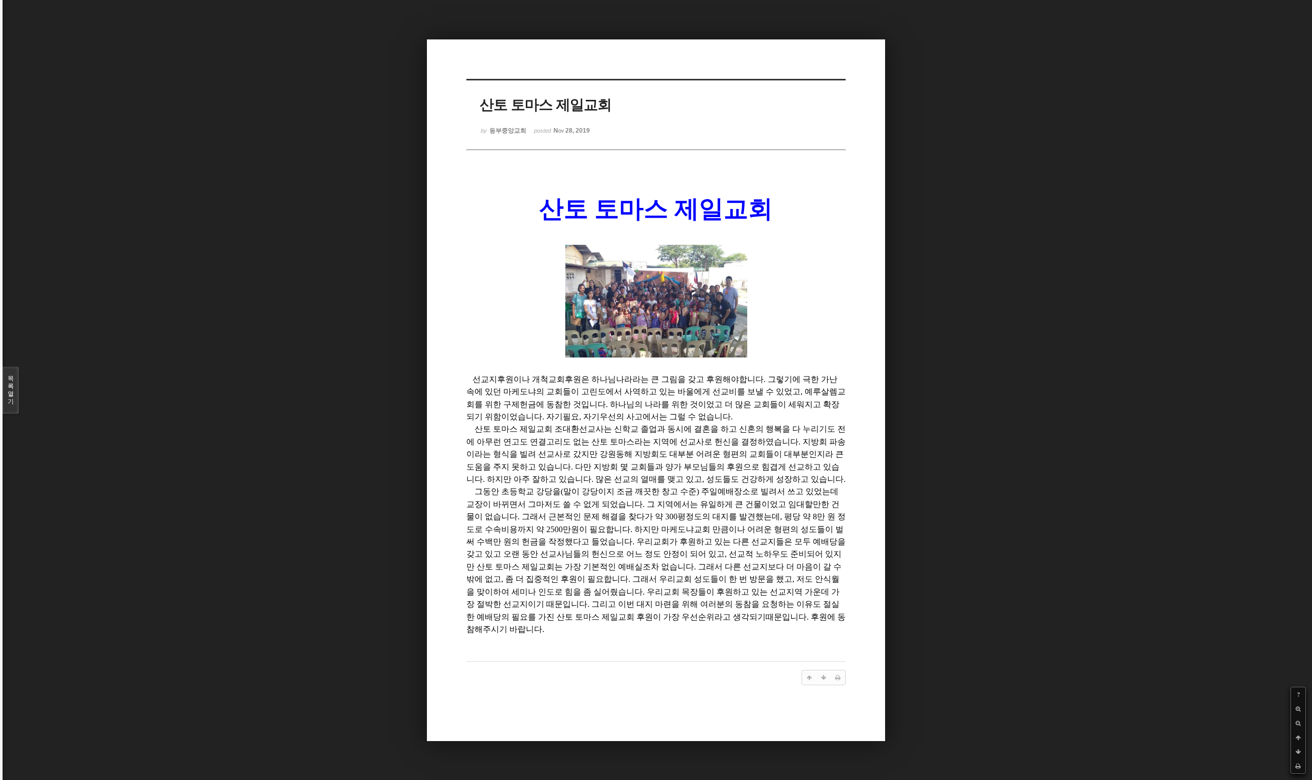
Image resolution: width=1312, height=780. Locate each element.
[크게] (1298, 709)
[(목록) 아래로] (1298, 752)
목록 (11, 390)
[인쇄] (1298, 766)
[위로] (1298, 737)
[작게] (1298, 723)
